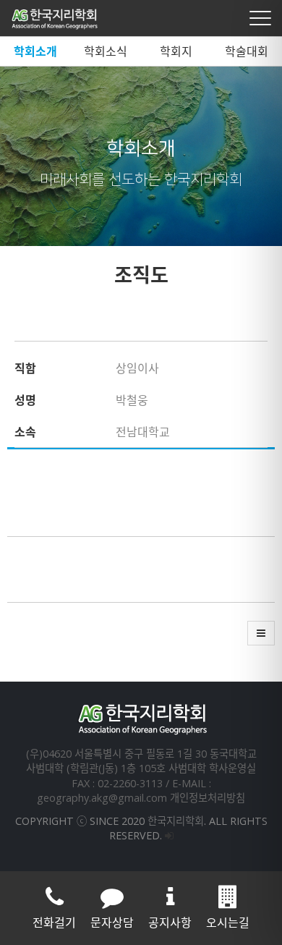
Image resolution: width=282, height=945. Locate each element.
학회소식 (105, 51)
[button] (261, 633)
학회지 (176, 51)
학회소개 (35, 51)
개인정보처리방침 (207, 798)
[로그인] (169, 835)
